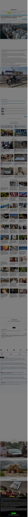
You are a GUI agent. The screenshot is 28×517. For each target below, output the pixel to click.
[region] (13, 507)
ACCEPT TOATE (14, 513)
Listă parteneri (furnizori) (3, 511)
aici (17, 504)
